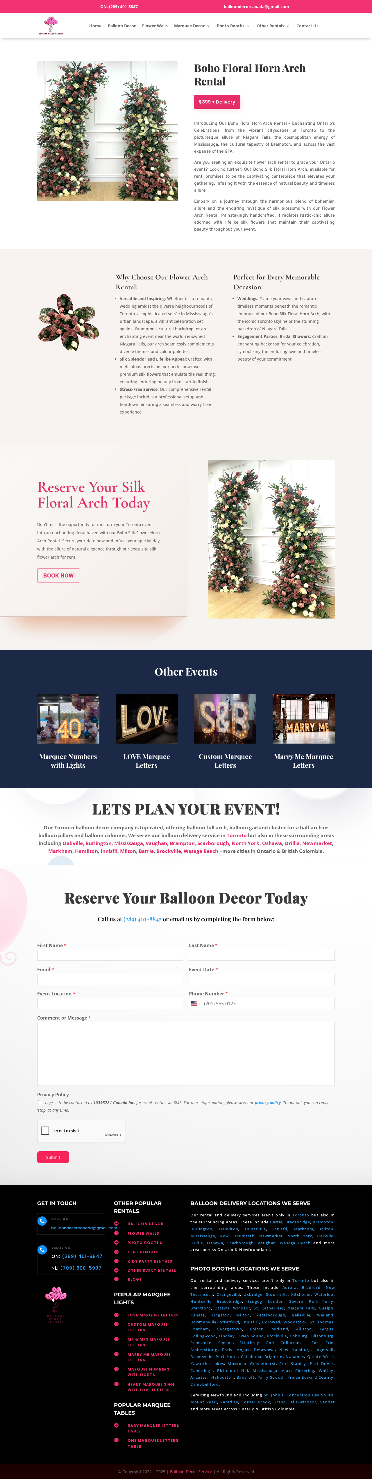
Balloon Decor (122, 25)
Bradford (311, 1287)
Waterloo (323, 1294)
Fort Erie (323, 1342)
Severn (296, 1301)
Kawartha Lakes (207, 1363)
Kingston (220, 1315)
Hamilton (86, 851)
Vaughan (156, 843)
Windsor (241, 1308)
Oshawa (272, 843)
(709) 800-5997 (81, 1268)
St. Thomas (321, 1322)
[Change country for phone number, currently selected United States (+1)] (195, 1003)
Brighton (273, 1356)
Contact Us (307, 25)
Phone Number (208, 994)
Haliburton (222, 1377)
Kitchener (301, 1294)
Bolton (257, 1329)
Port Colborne (283, 1342)
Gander (327, 1402)
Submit (53, 1157)
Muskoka (237, 1363)
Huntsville (255, 1229)
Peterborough (270, 1315)
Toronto (237, 835)
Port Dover (322, 1363)
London (276, 1301)
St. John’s (274, 1395)
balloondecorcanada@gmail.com (256, 6)
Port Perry (321, 1301)
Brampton (182, 843)
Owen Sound (250, 1336)
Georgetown (229, 1329)
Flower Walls (155, 25)
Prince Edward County (310, 1377)
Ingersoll (324, 1349)
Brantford (200, 1308)
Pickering (304, 1370)
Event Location (56, 994)
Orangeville (228, 1294)
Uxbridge (253, 1294)
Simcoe (225, 1342)
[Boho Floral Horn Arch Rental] (107, 199)
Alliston (304, 1329)
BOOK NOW (58, 575)
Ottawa (222, 1308)
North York (246, 843)
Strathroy (249, 1342)
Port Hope (227, 1356)
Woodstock (295, 1322)
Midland (279, 1329)
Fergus (327, 1329)
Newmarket (317, 843)
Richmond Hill (232, 1370)
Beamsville (201, 1356)
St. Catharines (269, 1308)
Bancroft (246, 1377)
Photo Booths (230, 25)
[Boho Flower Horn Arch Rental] (271, 617)
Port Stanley (292, 1363)
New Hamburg (295, 1349)
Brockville (168, 851)
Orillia (292, 843)
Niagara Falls (301, 1308)
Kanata (197, 1315)
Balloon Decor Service (191, 1471)
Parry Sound (271, 1377)
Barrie (146, 851)
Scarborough (213, 843)
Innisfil (109, 851)
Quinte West (320, 1356)
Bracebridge (297, 1222)
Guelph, (327, 1308)
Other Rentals (270, 25)
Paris (227, 1349)
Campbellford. (205, 1384)
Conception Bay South (310, 1395)
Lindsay (227, 1336)
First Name (52, 945)
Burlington (98, 843)
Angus (243, 1349)
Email (45, 970)
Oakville (72, 843)
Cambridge (201, 1370)
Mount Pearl (203, 1402)
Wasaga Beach (201, 851)
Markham (60, 851)
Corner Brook (256, 1402)
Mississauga (128, 843)
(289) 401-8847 (123, 6)
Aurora (289, 1287)
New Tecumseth (237, 1236)
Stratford (229, 1322)
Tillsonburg (321, 1336)
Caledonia (251, 1356)
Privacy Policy (53, 1095)
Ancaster (199, 1377)
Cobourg (298, 1336)
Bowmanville (203, 1322)
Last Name (203, 945)
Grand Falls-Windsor (294, 1402)
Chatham (199, 1329)
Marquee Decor (189, 25)
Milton (128, 851)
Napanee (295, 1356)
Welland (325, 1315)
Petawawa (264, 1349)
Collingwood (203, 1336)
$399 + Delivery (217, 102)
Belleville (301, 1315)
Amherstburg (203, 1349)
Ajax (286, 1370)
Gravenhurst (263, 1363)
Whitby (326, 1370)
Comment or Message (64, 1018)
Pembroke (200, 1342)
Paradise (229, 1402)
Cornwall (271, 1322)
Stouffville (277, 1294)
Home (95, 25)
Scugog (255, 1301)
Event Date (203, 970)
